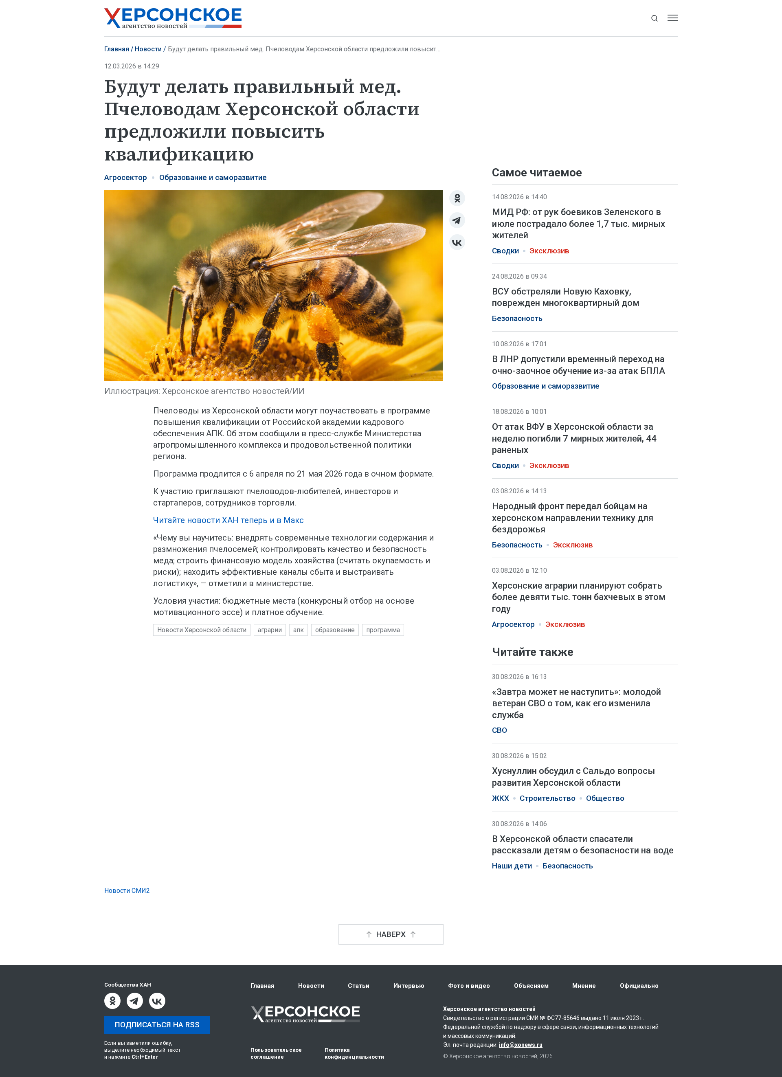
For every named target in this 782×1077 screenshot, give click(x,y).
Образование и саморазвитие (213, 177)
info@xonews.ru (521, 1045)
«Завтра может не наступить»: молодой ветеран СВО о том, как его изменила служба (576, 703)
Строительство (548, 797)
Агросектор (125, 177)
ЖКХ (500, 797)
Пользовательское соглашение (276, 1053)
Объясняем (531, 985)
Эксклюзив (549, 250)
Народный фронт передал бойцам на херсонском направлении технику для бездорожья (572, 517)
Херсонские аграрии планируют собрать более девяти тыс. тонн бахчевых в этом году (579, 597)
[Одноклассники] (457, 198)
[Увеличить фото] (273, 285)
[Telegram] (457, 220)
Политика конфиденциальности (354, 1053)
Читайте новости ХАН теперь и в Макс (228, 520)
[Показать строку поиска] (654, 18)
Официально (639, 985)
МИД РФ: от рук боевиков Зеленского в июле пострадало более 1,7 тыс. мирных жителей (578, 223)
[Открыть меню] (673, 18)
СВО (499, 730)
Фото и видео (469, 985)
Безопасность (517, 318)
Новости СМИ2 (127, 891)
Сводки (505, 250)
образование (335, 630)
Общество (605, 797)
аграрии (270, 630)
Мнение (584, 985)
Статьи (358, 985)
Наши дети (512, 865)
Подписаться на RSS (157, 1024)
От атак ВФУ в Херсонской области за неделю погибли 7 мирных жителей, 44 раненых (574, 438)
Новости (148, 49)
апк (298, 630)
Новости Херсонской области (201, 630)
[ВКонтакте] (457, 242)
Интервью (408, 985)
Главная (116, 49)
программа (383, 630)
